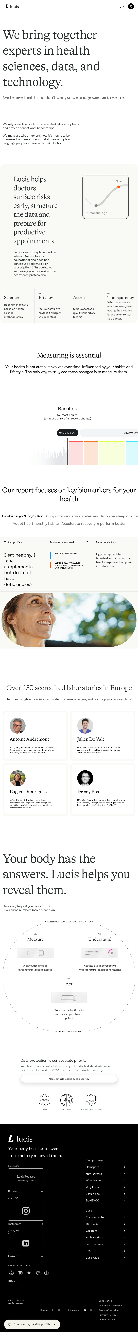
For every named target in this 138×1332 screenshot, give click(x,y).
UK (60, 1310)
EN (84, 1310)
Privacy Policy (107, 1314)
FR (90, 1310)
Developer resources (111, 1305)
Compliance (105, 1300)
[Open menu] (131, 6)
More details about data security (69, 1078)
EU (53, 1310)
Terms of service (109, 1310)
